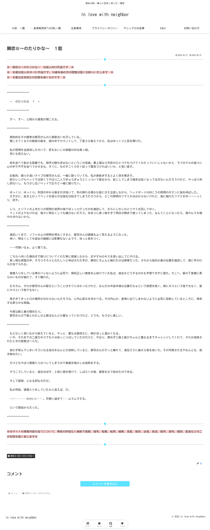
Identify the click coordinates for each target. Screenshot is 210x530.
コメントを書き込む (105, 483)
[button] (196, 442)
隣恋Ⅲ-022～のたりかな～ (22, 456)
